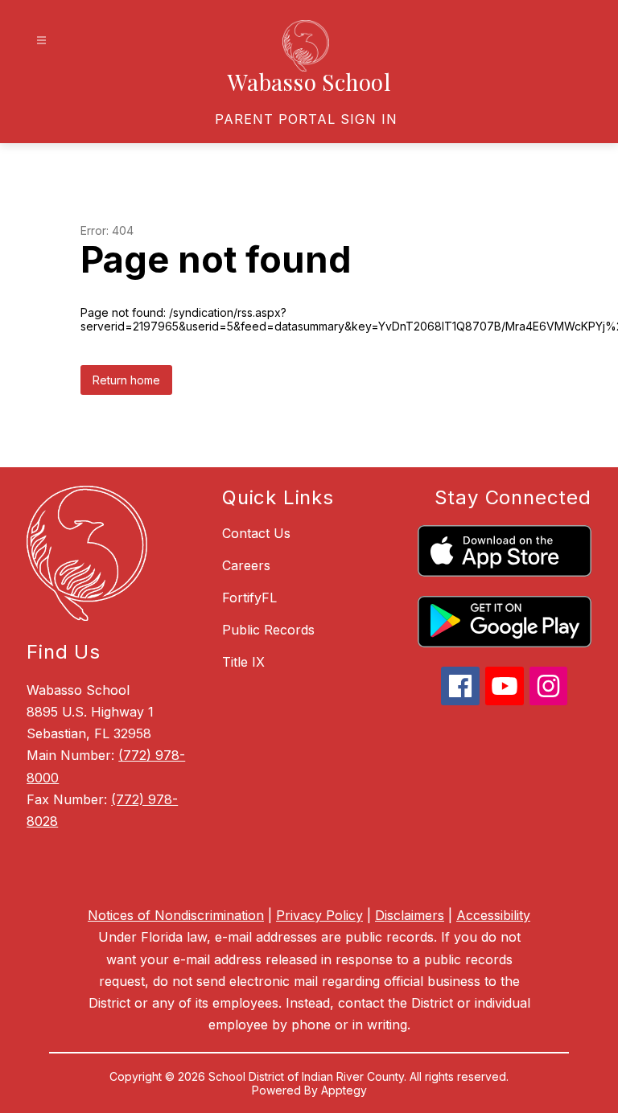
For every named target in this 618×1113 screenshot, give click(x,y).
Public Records (268, 630)
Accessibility (493, 915)
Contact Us (256, 533)
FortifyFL (249, 597)
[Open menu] (41, 40)
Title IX (243, 662)
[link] (306, 119)
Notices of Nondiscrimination (176, 915)
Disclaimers (409, 915)
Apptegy (344, 1090)
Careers (246, 565)
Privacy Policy (319, 915)
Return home (126, 380)
